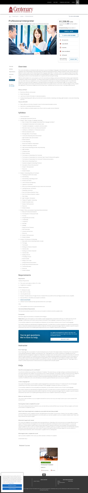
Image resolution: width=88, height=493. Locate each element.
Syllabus (11, 69)
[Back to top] (44, 479)
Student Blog (70, 481)
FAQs (10, 77)
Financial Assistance (61, 482)
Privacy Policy (45, 489)
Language (21, 16)
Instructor (11, 74)
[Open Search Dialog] (77, 2)
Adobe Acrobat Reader (25, 299)
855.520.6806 (11, 86)
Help (58, 483)
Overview (11, 66)
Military (59, 481)
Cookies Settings (12, 488)
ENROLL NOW (68, 31)
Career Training (36, 481)
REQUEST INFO (73, 59)
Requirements (12, 71)
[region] (12, 482)
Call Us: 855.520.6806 (74, 16)
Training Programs (15, 16)
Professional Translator (47, 464)
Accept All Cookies (12, 485)
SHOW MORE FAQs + (23, 438)
